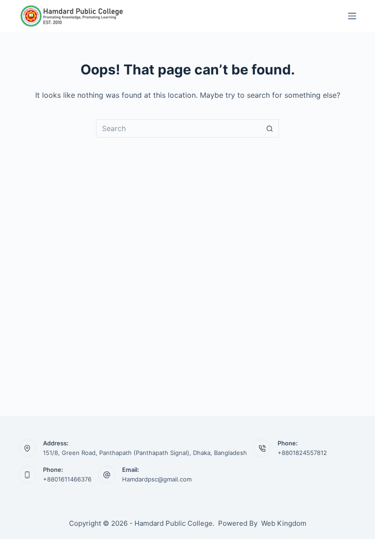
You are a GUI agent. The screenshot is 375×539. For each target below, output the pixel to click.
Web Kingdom (283, 523)
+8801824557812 (302, 452)
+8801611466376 (67, 479)
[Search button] (270, 128)
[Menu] (352, 16)
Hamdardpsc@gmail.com (157, 479)
